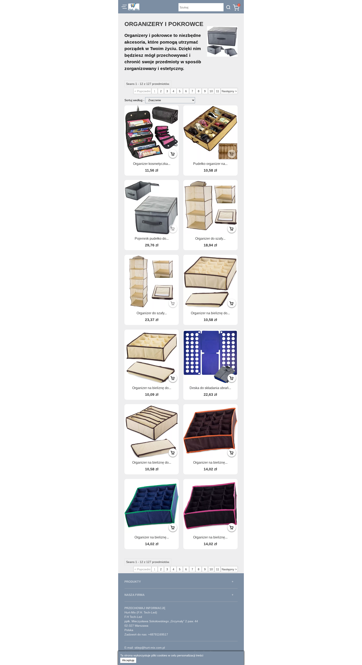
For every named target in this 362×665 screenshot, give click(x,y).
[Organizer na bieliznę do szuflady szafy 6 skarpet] (151, 431)
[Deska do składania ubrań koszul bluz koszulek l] (210, 357)
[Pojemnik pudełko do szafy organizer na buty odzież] (151, 207)
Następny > (229, 91)
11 (217, 91)
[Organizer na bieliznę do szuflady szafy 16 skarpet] (151, 357)
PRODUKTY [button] (132, 581)
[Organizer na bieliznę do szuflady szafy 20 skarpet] (210, 282)
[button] (124, 7)
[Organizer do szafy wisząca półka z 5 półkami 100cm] (151, 282)
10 (211, 91)
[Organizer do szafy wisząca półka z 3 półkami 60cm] (210, 207)
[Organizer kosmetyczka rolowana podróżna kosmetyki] (151, 132)
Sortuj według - (134, 100)
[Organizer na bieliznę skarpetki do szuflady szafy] (210, 431)
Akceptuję (128, 660)
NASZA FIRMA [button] (134, 594)
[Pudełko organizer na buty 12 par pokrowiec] (210, 132)
